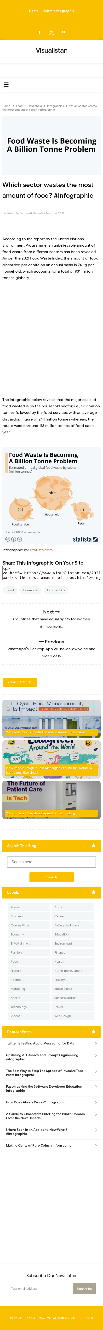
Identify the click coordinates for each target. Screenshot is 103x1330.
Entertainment (21, 943)
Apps (58, 907)
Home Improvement (68, 971)
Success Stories (65, 998)
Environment (63, 943)
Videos (15, 1016)
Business (17, 916)
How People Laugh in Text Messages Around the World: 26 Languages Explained (49, 770)
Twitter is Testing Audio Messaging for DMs (40, 1043)
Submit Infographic (58, 11)
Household (30, 590)
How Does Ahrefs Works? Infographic (35, 1102)
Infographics (56, 590)
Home (34, 11)
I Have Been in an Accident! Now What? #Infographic (36, 1132)
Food (10, 590)
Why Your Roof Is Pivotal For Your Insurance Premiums (46, 732)
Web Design (62, 1016)
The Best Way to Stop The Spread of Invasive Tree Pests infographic (44, 1073)
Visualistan (55, 1318)
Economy (17, 934)
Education (61, 934)
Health (58, 962)
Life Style (60, 980)
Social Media (63, 989)
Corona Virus (20, 925)
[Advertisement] (51, 339)
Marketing (18, 989)
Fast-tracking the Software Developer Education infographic (44, 1089)
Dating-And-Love (66, 925)
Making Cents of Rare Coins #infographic (38, 1145)
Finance (59, 953)
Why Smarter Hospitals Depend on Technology (40, 813)
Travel (58, 1007)
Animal (15, 907)
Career (59, 916)
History (16, 971)
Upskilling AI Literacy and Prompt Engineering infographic (42, 1057)
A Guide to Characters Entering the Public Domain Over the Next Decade (45, 1116)
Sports (15, 998)
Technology (19, 1007)
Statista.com (41, 550)
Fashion (16, 953)
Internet (16, 980)
